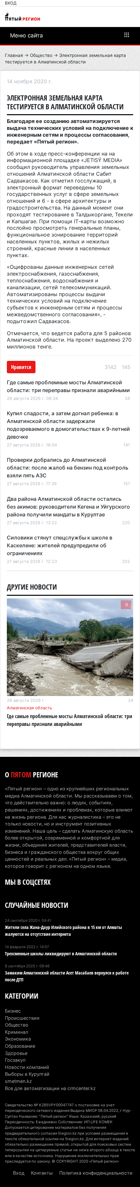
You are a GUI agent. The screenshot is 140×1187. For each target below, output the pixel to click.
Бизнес (13, 1011)
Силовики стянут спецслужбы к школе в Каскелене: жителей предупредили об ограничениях (59, 545)
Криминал (16, 1032)
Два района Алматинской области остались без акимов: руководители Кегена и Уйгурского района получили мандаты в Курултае (68, 507)
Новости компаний (27, 1067)
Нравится (21, 367)
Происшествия (22, 1018)
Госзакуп (15, 1060)
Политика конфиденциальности (96, 1173)
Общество (41, 55)
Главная (14, 55)
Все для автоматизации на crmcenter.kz (50, 1088)
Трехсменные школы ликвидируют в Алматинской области (61, 953)
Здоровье (16, 1053)
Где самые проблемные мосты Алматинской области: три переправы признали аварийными (69, 720)
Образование (20, 1046)
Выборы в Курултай (27, 1074)
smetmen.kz (18, 1081)
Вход (11, 3)
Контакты (42, 1173)
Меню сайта (26, 35)
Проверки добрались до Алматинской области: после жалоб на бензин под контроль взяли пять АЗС (67, 468)
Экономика (18, 1039)
